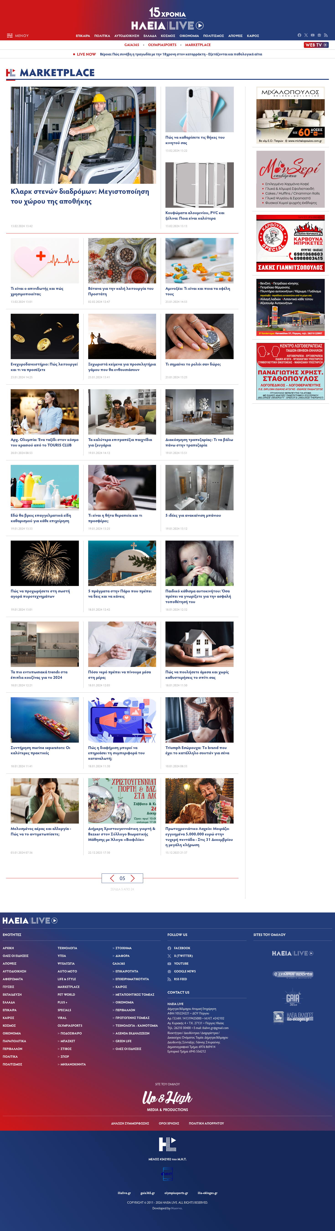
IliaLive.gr (124, 1193)
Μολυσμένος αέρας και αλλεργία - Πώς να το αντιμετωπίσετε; (41, 831)
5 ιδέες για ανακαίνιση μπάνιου (193, 515)
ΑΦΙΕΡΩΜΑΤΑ (13, 979)
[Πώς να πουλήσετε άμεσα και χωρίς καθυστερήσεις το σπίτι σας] (199, 644)
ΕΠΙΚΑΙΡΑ (83, 35)
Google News (184, 971)
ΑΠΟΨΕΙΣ (235, 35)
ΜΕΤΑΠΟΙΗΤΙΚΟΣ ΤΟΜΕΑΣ (135, 994)
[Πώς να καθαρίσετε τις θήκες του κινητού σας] (199, 109)
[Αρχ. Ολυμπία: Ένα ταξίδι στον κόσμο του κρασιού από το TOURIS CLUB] (45, 412)
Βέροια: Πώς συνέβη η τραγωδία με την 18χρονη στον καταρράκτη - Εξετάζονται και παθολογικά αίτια (181, 54)
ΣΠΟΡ (65, 1056)
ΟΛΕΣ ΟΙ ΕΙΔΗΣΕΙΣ (15, 956)
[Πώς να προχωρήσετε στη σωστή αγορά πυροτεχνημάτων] (45, 563)
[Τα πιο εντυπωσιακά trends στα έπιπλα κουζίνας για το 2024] (45, 644)
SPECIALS (64, 1010)
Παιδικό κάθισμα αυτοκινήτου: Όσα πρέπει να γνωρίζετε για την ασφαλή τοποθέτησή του (198, 596)
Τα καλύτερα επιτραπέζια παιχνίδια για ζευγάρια (120, 442)
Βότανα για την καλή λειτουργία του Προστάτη (121, 290)
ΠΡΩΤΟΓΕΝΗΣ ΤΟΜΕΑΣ (132, 1018)
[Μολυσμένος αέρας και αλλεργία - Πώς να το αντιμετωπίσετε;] (45, 801)
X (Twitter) (183, 956)
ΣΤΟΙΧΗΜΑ (124, 948)
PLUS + (62, 1002)
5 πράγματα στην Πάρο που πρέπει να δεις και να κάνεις (120, 593)
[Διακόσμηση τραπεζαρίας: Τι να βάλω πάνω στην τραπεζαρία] (199, 412)
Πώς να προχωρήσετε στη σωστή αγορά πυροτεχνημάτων (40, 593)
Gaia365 (131, 44)
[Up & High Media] (167, 1101)
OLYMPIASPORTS (70, 1025)
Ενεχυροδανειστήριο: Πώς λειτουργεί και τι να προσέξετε (44, 366)
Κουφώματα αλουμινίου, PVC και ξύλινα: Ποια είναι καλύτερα (194, 215)
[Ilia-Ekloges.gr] (292, 1018)
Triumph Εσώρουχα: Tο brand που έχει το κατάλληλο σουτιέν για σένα (197, 750)
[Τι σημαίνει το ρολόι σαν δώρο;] (199, 336)
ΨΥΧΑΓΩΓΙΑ (66, 963)
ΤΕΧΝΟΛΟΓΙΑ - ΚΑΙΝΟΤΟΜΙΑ (137, 1025)
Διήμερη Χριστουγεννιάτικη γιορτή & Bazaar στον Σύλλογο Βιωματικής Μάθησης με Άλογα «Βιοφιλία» (121, 834)
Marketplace (198, 44)
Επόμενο (132, 878)
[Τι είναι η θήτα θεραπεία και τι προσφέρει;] (122, 487)
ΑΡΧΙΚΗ (8, 948)
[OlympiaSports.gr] (292, 975)
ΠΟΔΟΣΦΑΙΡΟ (71, 1033)
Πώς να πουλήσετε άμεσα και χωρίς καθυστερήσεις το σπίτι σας (197, 674)
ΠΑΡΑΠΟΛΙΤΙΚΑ (14, 1041)
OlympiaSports (162, 44)
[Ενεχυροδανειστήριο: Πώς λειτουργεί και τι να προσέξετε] (45, 336)
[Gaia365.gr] (292, 996)
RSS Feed (180, 979)
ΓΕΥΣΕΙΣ (8, 987)
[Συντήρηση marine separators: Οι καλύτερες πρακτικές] (45, 720)
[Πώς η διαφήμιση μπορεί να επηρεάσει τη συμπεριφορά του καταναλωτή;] (122, 720)
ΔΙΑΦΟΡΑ (123, 956)
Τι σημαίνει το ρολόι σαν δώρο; (193, 364)
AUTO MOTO (67, 971)
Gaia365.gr (148, 1193)
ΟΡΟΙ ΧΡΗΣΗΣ (169, 1123)
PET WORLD (66, 994)
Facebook (181, 948)
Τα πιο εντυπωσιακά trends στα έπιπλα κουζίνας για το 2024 (39, 674)
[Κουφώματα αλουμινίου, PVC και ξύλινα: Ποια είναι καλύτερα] (199, 185)
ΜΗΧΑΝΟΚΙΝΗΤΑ (73, 1064)
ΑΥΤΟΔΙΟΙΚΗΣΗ (126, 35)
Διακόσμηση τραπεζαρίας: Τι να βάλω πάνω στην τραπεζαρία (199, 442)
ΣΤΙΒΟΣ (66, 1049)
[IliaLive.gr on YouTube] (313, 35)
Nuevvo (176, 1208)
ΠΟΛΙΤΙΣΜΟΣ (213, 35)
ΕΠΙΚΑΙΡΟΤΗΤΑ (127, 971)
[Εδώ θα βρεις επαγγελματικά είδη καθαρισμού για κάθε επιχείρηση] (45, 487)
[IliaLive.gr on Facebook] (300, 35)
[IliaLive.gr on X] (306, 35)
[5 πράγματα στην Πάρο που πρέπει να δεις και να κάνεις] (122, 563)
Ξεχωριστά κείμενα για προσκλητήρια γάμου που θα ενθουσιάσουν (122, 366)
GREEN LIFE (123, 1041)
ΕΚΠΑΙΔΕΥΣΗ (12, 994)
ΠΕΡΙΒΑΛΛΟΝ (12, 1049)
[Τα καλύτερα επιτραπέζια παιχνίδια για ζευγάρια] (122, 412)
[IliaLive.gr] (292, 953)
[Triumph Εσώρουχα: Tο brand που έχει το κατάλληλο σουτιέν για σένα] (199, 720)
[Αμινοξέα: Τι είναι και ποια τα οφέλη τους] (199, 260)
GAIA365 (119, 963)
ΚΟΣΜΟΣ (168, 35)
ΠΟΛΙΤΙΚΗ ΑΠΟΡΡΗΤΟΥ (206, 1123)
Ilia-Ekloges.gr (207, 1193)
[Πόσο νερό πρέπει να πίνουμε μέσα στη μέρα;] (122, 644)
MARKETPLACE (69, 987)
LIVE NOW (86, 54)
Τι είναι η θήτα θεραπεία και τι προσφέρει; (115, 517)
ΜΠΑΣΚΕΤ (68, 1041)
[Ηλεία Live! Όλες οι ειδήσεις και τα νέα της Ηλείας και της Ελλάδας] (167, 18)
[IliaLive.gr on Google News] (319, 35)
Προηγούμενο (112, 878)
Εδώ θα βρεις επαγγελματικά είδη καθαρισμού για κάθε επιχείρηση (41, 517)
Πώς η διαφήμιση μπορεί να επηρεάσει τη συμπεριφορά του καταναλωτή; (116, 753)
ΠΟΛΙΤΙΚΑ (102, 35)
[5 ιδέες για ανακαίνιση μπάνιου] (199, 487)
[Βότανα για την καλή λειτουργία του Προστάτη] (122, 260)
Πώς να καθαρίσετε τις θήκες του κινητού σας (195, 139)
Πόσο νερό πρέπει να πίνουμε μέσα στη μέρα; (119, 674)
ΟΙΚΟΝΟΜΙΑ (189, 35)
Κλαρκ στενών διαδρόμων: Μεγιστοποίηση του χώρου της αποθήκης (80, 196)
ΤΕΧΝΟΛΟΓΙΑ (67, 948)
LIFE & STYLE (67, 979)
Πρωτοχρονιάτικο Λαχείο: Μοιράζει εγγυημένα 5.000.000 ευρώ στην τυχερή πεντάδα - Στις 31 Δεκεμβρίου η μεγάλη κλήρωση (199, 836)
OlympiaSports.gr (176, 1193)
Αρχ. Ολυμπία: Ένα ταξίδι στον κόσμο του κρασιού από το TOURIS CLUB (45, 442)
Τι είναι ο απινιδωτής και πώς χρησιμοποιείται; (37, 290)
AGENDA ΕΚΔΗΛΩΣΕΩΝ (132, 1033)
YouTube (180, 963)
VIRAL (62, 1018)
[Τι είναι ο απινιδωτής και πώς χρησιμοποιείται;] (45, 260)
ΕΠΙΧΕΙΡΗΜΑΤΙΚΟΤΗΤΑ (132, 979)
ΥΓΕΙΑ (62, 956)
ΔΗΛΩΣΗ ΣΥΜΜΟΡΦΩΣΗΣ (130, 1123)
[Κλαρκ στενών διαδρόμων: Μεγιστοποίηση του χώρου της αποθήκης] (83, 135)
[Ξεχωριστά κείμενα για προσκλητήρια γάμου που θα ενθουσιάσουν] (122, 336)
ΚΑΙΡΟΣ (253, 35)
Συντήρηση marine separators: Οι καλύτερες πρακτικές (40, 750)
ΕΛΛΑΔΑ (150, 35)
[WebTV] (316, 44)
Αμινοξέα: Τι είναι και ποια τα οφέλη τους (197, 290)
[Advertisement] (290, 435)
